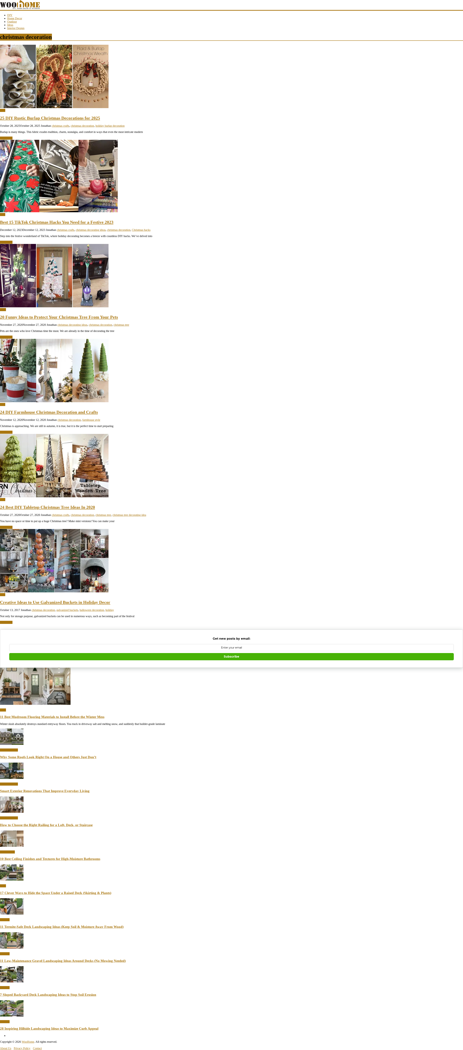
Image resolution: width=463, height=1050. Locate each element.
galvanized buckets (67, 610)
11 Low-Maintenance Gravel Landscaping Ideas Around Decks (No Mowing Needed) (63, 961)
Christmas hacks (141, 229)
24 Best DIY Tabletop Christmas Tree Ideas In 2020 (47, 507)
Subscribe (231, 656)
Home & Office (9, 750)
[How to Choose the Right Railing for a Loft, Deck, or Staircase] (12, 811)
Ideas (10, 24)
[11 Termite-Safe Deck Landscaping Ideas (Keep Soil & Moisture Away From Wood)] (12, 913)
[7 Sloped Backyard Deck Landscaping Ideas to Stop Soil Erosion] (12, 981)
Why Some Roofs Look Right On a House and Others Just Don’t (48, 757)
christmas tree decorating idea (129, 514)
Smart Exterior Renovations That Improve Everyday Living (45, 791)
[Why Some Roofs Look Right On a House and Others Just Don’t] (12, 743)
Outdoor (12, 21)
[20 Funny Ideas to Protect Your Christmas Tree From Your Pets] (54, 306)
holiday (109, 610)
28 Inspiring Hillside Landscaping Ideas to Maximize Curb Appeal (49, 1028)
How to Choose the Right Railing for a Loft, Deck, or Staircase (46, 825)
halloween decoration (92, 610)
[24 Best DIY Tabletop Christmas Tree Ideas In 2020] (54, 496)
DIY (9, 15)
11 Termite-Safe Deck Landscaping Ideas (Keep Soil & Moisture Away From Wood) (62, 927)
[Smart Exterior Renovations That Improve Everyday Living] (12, 777)
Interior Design (15, 28)
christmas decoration (82, 125)
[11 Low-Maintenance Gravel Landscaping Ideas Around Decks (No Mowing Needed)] (12, 947)
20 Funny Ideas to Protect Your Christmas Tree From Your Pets (59, 317)
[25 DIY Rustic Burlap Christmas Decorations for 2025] (54, 107)
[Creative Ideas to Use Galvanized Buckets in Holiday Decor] (54, 591)
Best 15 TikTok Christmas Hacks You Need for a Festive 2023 (56, 222)
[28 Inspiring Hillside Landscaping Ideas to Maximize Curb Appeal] (12, 1015)
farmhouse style (91, 419)
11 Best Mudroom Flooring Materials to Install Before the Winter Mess (52, 717)
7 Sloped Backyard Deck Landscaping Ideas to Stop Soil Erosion (48, 995)
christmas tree (121, 324)
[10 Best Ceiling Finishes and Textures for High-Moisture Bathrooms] (12, 845)
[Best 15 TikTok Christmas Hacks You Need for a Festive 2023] (59, 211)
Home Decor (14, 18)
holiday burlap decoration (110, 125)
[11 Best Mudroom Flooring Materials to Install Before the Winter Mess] (35, 703)
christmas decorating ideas (91, 229)
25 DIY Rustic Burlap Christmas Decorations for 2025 (50, 118)
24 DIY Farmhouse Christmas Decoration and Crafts (49, 412)
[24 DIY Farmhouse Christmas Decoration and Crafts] (54, 401)
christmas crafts (60, 125)
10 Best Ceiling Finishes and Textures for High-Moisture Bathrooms (50, 859)
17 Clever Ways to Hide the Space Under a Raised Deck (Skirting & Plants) (55, 893)
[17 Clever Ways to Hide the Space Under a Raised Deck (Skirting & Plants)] (12, 879)
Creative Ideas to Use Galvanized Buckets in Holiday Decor (55, 602)
